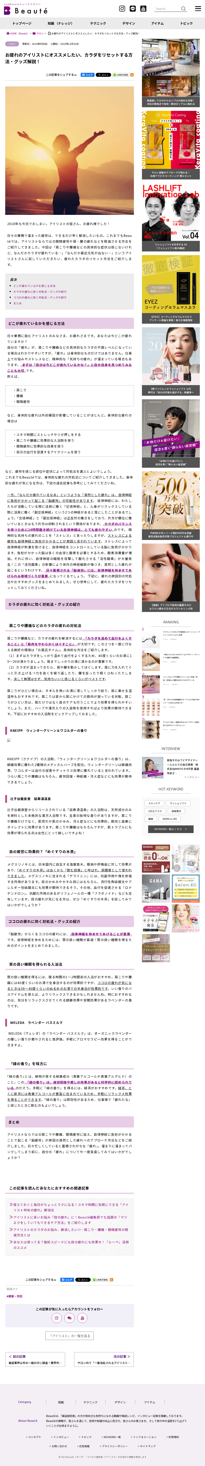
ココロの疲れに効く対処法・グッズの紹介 (40, 297)
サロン (12, 43)
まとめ (17, 303)
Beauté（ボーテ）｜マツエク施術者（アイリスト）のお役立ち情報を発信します (106, 1456)
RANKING (171, 622)
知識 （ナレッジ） (61, 23)
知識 (61, 1402)
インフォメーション (145, 1437)
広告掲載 (84, 1446)
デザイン (128, 23)
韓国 (150, 818)
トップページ (21, 23)
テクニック (98, 23)
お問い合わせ (59, 1446)
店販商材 (176, 811)
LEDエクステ (155, 811)
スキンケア (154, 803)
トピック (186, 23)
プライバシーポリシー (115, 1446)
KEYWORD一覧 (112, 1437)
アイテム (157, 23)
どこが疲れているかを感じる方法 (34, 286)
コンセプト (34, 1437)
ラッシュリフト (178, 803)
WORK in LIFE (170, 818)
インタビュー (192, 777)
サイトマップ (148, 1446)
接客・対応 (15, 1296)
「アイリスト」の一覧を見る (69, 1335)
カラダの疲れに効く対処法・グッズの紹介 (40, 291)
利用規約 (174, 1437)
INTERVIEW (171, 749)
